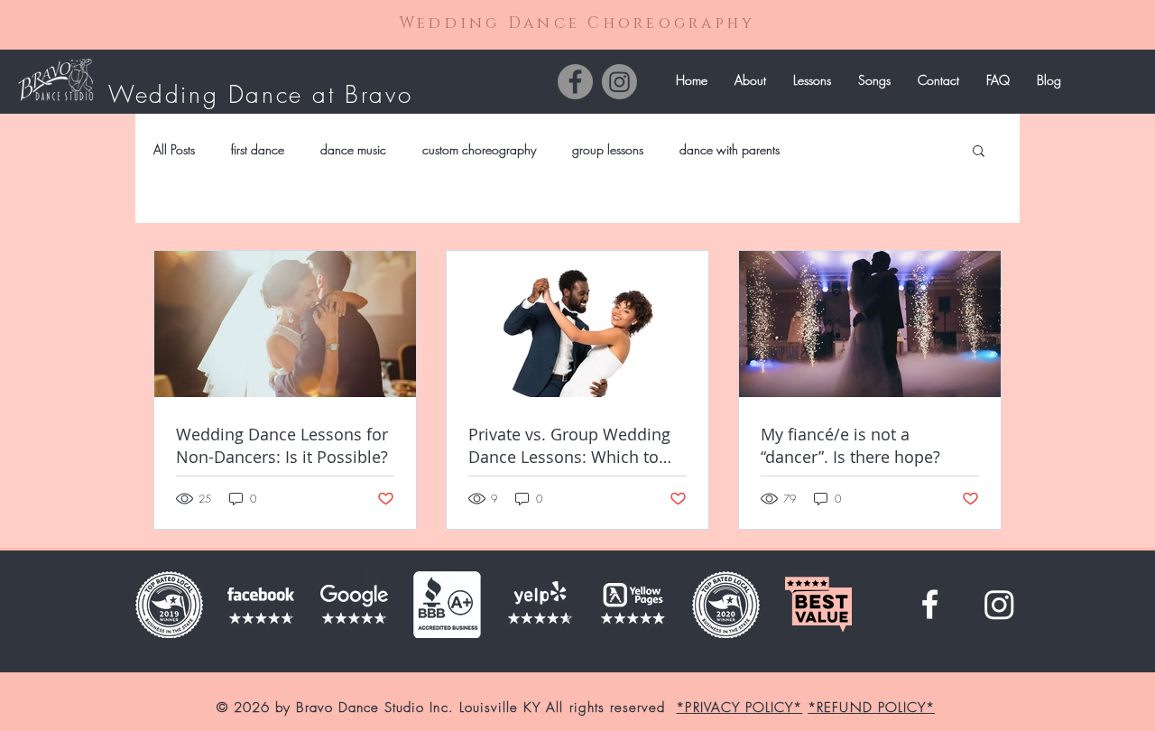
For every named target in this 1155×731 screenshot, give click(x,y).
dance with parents (729, 149)
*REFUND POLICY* (871, 708)
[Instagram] (619, 81)
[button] (812, 80)
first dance (257, 149)
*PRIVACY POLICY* (739, 708)
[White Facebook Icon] (929, 604)
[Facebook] (575, 81)
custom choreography (479, 149)
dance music (353, 149)
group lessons (607, 149)
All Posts (174, 149)
